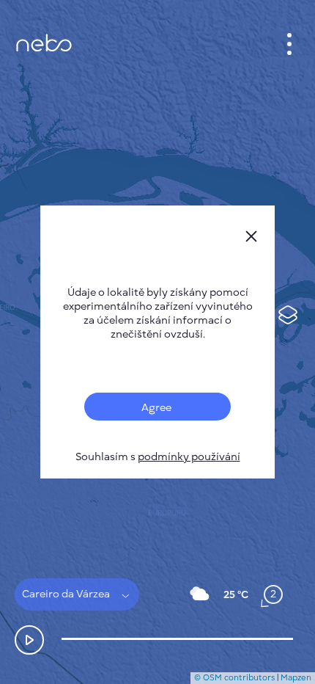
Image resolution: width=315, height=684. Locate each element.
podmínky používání (189, 457)
